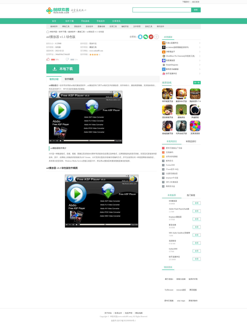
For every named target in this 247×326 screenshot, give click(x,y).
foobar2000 (173, 249)
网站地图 (139, 313)
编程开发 (125, 26)
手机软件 (101, 21)
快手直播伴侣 (174, 257)
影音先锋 (172, 225)
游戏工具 (148, 26)
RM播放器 (173, 201)
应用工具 (113, 26)
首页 (54, 21)
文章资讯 (116, 21)
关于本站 (108, 313)
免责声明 (128, 313)
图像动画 (101, 26)
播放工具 (81, 32)
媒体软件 (54, 26)
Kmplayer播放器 (175, 217)
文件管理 (137, 26)
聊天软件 (160, 26)
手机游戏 (85, 21)
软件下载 (69, 21)
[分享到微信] (145, 36)
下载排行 (185, 2)
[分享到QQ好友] (140, 36)
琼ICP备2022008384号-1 (126, 321)
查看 (197, 203)
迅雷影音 (172, 241)
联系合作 (118, 313)
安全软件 (89, 26)
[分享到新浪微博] (151, 36)
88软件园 (53, 32)
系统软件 (77, 26)
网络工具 (65, 26)
